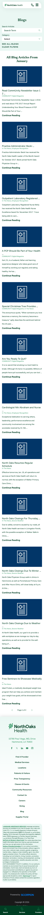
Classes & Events (22, 784)
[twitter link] (17, 748)
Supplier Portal (22, 817)
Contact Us (22, 795)
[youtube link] (27, 748)
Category (5, 35)
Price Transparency (22, 779)
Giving (22, 806)
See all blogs (10, 44)
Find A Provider (22, 757)
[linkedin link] (22, 748)
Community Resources (22, 790)
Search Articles (8, 26)
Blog (22, 811)
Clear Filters (10, 47)
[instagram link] (32, 748)
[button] (36, 5)
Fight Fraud (26, 876)
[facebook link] (12, 748)
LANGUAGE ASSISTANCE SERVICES (14, 826)
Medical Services (22, 762)
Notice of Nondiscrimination (12, 846)
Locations (22, 768)
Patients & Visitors (22, 773)
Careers (22, 801)
